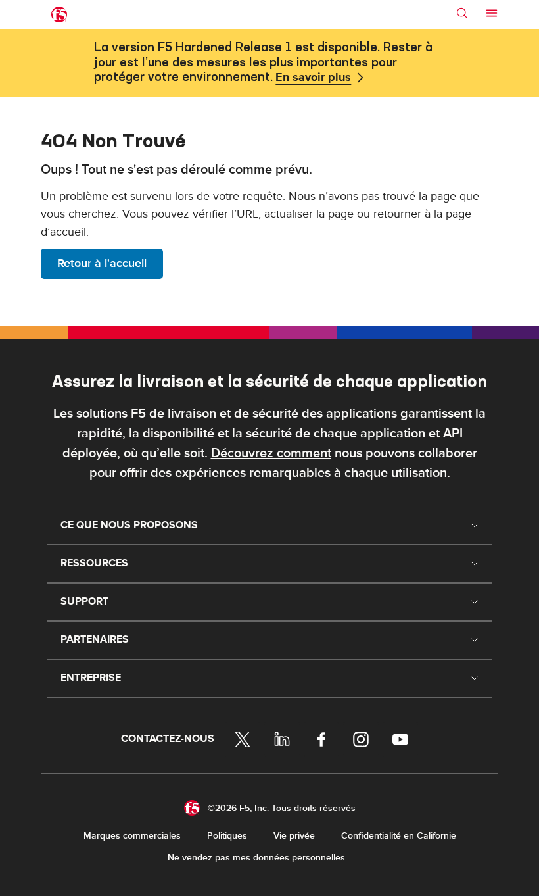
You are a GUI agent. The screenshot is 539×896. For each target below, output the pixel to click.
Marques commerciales (132, 835)
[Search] (462, 13)
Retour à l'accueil (102, 263)
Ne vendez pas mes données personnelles (256, 857)
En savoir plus (313, 78)
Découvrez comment (271, 453)
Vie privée (294, 835)
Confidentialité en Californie (398, 835)
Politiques (227, 835)
